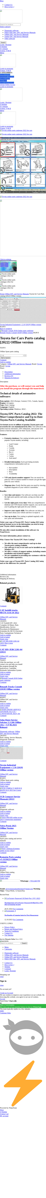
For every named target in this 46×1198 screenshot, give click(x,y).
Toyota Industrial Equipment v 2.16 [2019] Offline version (20, 325)
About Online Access (7, 85)
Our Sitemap (8, 935)
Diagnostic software (11, 30)
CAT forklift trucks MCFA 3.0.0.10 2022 (9, 611)
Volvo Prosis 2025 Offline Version (8, 827)
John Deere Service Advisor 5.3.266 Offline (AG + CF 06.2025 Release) (10, 723)
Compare (7, 969)
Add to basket (5, 358)
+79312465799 (34, 881)
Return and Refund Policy (13, 929)
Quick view (4, 639)
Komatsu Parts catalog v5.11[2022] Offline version (10, 859)
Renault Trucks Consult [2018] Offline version (16, 333)
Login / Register (10, 971)
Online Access (5, 75)
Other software (9, 39)
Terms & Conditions (11, 931)
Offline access (5, 79)
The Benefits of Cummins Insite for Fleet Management (21, 915)
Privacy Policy (9, 927)
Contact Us (8, 933)
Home (2, 294)
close (2, 977)
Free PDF (3, 81)
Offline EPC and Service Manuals (16, 34)
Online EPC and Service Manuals (16, 37)
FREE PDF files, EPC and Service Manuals (20, 32)
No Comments (18, 909)
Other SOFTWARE (7, 83)
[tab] (25, 372)
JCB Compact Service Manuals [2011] (10, 797)
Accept (2, 999)
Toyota (39, 364)
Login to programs (6, 69)
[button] (5, 637)
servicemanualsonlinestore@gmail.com (19, 889)
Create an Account (6, 993)
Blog (1, 1)
